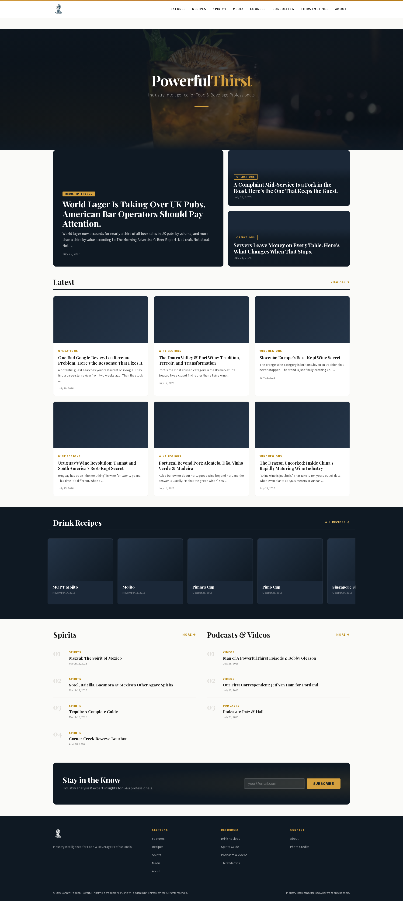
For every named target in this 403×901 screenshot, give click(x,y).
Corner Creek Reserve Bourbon (98, 738)
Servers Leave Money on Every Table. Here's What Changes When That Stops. (287, 248)
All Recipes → (337, 522)
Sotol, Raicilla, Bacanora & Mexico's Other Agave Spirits (121, 684)
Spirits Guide (230, 847)
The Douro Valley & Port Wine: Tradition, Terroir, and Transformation (199, 360)
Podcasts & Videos (234, 855)
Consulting (283, 9)
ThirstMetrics (315, 9)
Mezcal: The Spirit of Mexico (95, 658)
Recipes (199, 9)
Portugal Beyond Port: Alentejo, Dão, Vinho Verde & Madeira (201, 465)
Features (177, 9)
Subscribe (323, 783)
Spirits (219, 9)
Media (238, 9)
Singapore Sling (347, 586)
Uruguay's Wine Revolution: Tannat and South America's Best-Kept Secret (97, 465)
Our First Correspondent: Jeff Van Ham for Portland (270, 684)
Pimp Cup (271, 586)
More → (189, 634)
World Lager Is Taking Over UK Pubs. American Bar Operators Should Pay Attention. (134, 213)
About (341, 9)
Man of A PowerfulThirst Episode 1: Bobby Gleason (269, 658)
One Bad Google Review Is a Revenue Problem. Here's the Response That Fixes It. (100, 360)
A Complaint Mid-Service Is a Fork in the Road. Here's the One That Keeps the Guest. (286, 187)
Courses (258, 9)
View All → (340, 282)
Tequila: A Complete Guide (93, 711)
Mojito (128, 586)
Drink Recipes (230, 838)
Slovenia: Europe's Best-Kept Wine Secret (300, 357)
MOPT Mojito (65, 586)
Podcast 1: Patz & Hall (243, 711)
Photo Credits (299, 847)
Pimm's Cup (203, 586)
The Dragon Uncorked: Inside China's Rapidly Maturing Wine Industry (296, 465)
